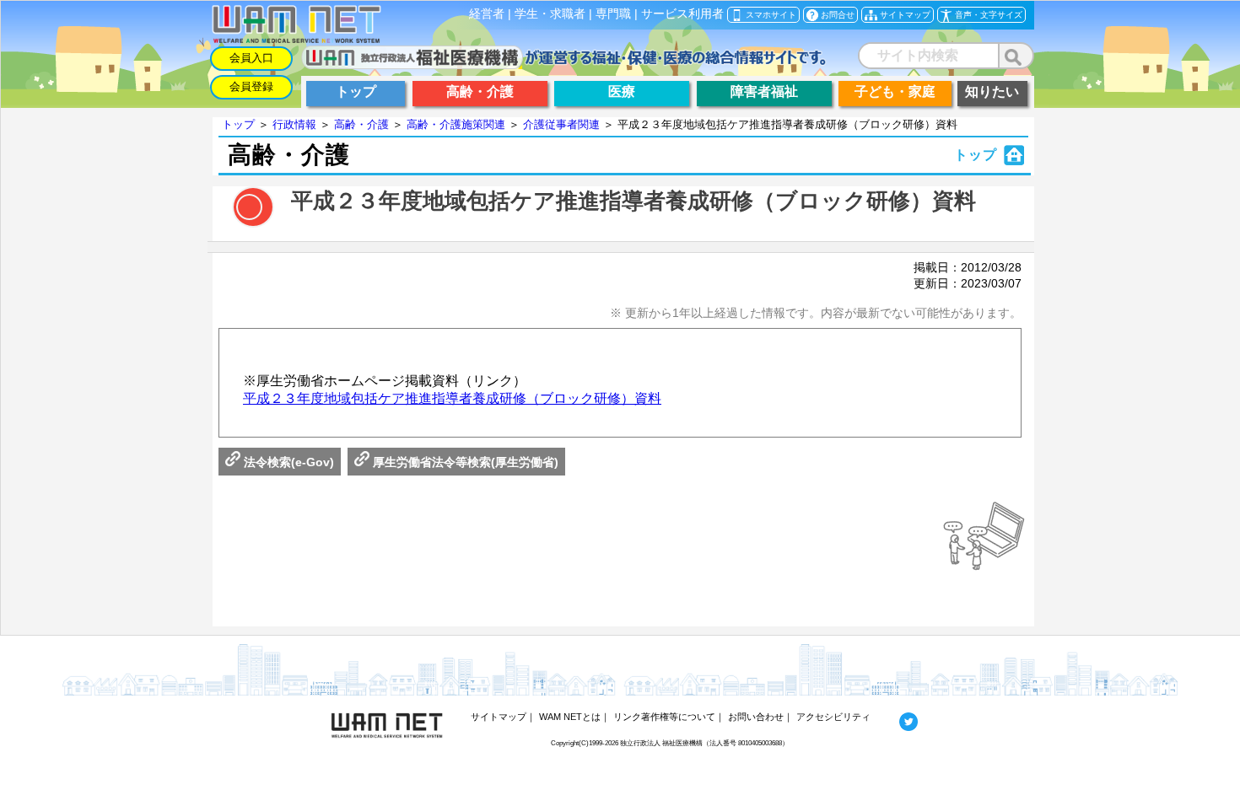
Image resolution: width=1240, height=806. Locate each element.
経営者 (486, 14)
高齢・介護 (361, 124)
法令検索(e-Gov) (287, 462)
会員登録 (251, 86)
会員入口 (251, 57)
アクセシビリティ (833, 717)
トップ (238, 124)
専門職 (613, 14)
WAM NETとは (570, 717)
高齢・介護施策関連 (456, 124)
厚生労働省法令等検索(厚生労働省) (463, 462)
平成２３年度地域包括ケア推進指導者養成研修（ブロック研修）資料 (452, 398)
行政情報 (294, 124)
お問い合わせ (756, 717)
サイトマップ (498, 717)
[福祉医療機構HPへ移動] (564, 64)
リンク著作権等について (664, 717)
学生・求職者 (550, 14)
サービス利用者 (682, 14)
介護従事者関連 (561, 124)
